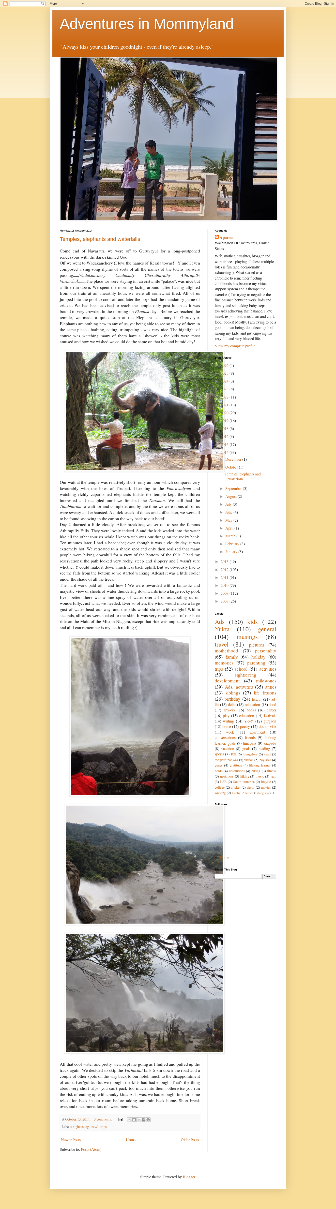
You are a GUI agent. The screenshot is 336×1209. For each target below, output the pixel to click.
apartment (257, 732)
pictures (256, 645)
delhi (232, 704)
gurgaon (269, 720)
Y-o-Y (248, 720)
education (246, 715)
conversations (225, 737)
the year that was (226, 759)
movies (266, 787)
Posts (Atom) (91, 1149)
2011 (225, 577)
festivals (270, 715)
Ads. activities (239, 687)
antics (270, 687)
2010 (225, 585)
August (231, 496)
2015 (225, 444)
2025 (225, 373)
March (230, 535)
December (233, 459)
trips (103, 1126)
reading (264, 748)
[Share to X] (138, 1119)
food (272, 704)
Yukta (222, 629)
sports (219, 753)
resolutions (237, 770)
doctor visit (267, 726)
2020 (225, 412)
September (234, 488)
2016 (225, 436)
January (231, 551)
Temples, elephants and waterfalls (100, 239)
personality (265, 651)
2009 (225, 593)
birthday (232, 699)
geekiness (227, 776)
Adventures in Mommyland (147, 23)
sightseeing (81, 1126)
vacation (227, 748)
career (271, 709)
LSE (223, 781)
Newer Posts (71, 1139)
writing (228, 720)
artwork (229, 709)
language (264, 793)
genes (219, 765)
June (229, 512)
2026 (225, 365)
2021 (225, 404)
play (226, 715)
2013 (225, 561)
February (232, 543)
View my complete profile (235, 345)
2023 (225, 388)
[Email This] (129, 1119)
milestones (266, 681)
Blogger (189, 1176)
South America (243, 781)
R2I (233, 754)
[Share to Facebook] (143, 1119)
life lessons (265, 693)
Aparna (226, 237)
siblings (233, 693)
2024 (225, 380)
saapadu (270, 743)
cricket (235, 787)
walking (220, 792)
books (251, 709)
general (267, 629)
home (226, 726)
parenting (256, 663)
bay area (265, 759)
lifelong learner (260, 765)
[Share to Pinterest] (148, 1119)
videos (248, 759)
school (241, 669)
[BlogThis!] (134, 1119)
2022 (225, 396)
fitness (271, 770)
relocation (252, 704)
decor (251, 787)
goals (246, 748)
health (256, 699)
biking (255, 770)
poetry (245, 726)
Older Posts (190, 1139)
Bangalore (250, 754)
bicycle (266, 781)
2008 (225, 601)
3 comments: (103, 1119)
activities (267, 669)
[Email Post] (120, 1119)
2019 (225, 420)
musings (247, 636)
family (232, 657)
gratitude (236, 765)
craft (267, 754)
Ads (220, 621)
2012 (225, 569)
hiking (244, 776)
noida (218, 770)
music (260, 776)
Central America (242, 793)
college (220, 787)
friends (250, 737)
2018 (225, 428)
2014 (225, 452)
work (230, 732)
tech (273, 776)
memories (224, 663)
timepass (249, 743)
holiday (258, 657)
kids (252, 621)
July (229, 504)
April (229, 528)
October (232, 467)
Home (131, 1139)
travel (94, 1126)
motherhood (226, 651)
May (229, 520)
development (227, 681)
